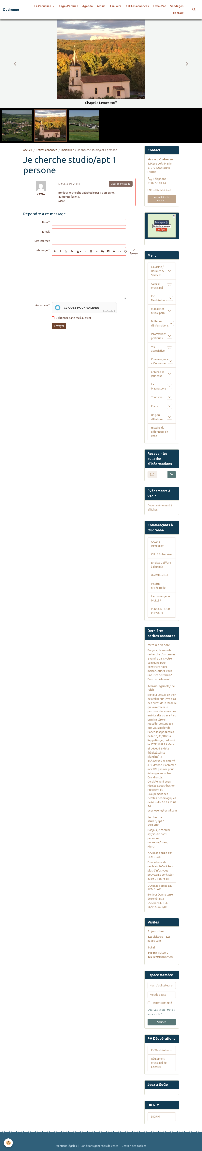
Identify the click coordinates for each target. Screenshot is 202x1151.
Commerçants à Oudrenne (159, 361)
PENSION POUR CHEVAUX (160, 611)
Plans (154, 406)
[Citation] (85, 251)
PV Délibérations (159, 298)
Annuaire (115, 6)
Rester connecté (162, 1002)
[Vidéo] (114, 251)
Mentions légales (66, 1145)
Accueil (27, 150)
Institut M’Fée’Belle (158, 585)
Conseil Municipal (157, 285)
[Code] (120, 251)
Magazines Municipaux (158, 311)
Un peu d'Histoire (157, 417)
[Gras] (55, 251)
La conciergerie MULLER (160, 598)
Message (42, 250)
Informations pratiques (158, 336)
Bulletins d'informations (160, 323)
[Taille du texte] (72, 251)
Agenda (87, 6)
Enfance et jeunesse (157, 373)
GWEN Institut (159, 575)
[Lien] (97, 251)
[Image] (108, 251)
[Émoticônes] (125, 251)
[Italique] (61, 251)
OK (171, 474)
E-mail (46, 231)
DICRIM (155, 1116)
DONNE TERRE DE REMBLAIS (160, 855)
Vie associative (158, 348)
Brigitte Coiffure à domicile (161, 564)
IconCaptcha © (109, 311)
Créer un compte (156, 1010)
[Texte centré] (91, 251)
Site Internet (42, 240)
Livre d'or (159, 6)
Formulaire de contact (161, 199)
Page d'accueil (68, 6)
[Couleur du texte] (79, 251)
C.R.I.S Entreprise (161, 554)
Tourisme (157, 397)
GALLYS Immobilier (157, 543)
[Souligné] (66, 251)
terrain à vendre (159, 645)
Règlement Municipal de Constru (159, 1063)
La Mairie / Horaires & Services (157, 271)
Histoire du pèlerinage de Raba (159, 432)
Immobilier (67, 150)
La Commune (43, 6)
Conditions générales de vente (99, 1145)
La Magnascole (158, 386)
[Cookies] (8, 1142)
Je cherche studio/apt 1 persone (156, 821)
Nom (45, 222)
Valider (161, 1022)
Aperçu (134, 253)
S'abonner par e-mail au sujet (73, 317)
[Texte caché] (103, 251)
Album (101, 6)
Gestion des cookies (134, 1145)
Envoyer (59, 326)
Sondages (176, 6)
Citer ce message (120, 183)
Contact (178, 13)
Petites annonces (137, 6)
